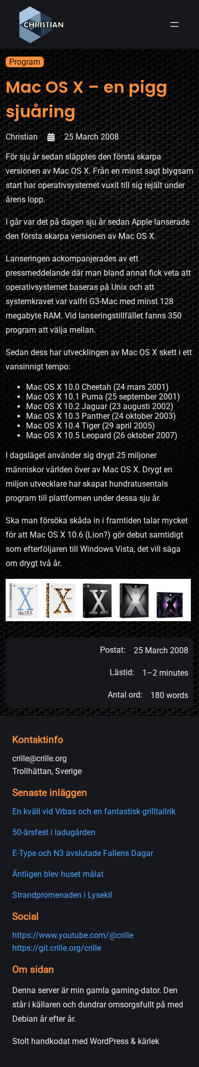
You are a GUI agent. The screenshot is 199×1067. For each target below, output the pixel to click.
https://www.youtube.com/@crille (72, 935)
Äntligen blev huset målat (58, 874)
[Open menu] (174, 24)
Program (24, 62)
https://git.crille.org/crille (56, 948)
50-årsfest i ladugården (53, 832)
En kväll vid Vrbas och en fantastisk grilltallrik (94, 811)
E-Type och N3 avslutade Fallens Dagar (82, 853)
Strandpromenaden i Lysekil (62, 895)
